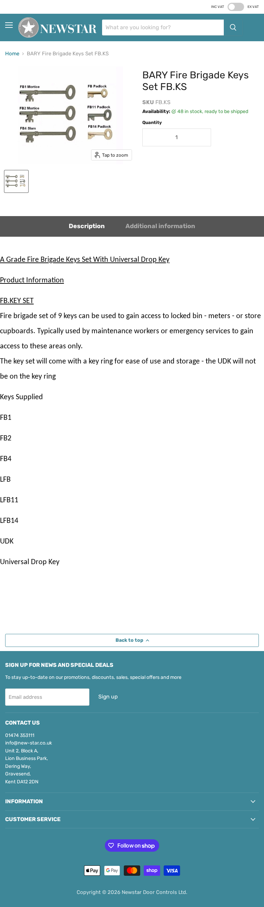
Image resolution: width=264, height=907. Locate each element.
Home (12, 54)
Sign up (108, 696)
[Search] (233, 27)
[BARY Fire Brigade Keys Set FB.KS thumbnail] (16, 181)
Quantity (152, 122)
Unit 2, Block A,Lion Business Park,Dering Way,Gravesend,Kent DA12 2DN (26, 766)
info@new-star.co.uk (28, 743)
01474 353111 (19, 735)
